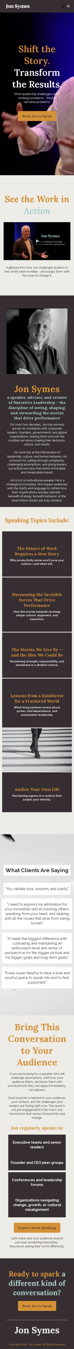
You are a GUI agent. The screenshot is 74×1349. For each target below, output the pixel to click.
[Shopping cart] (62, 6)
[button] (67, 6)
